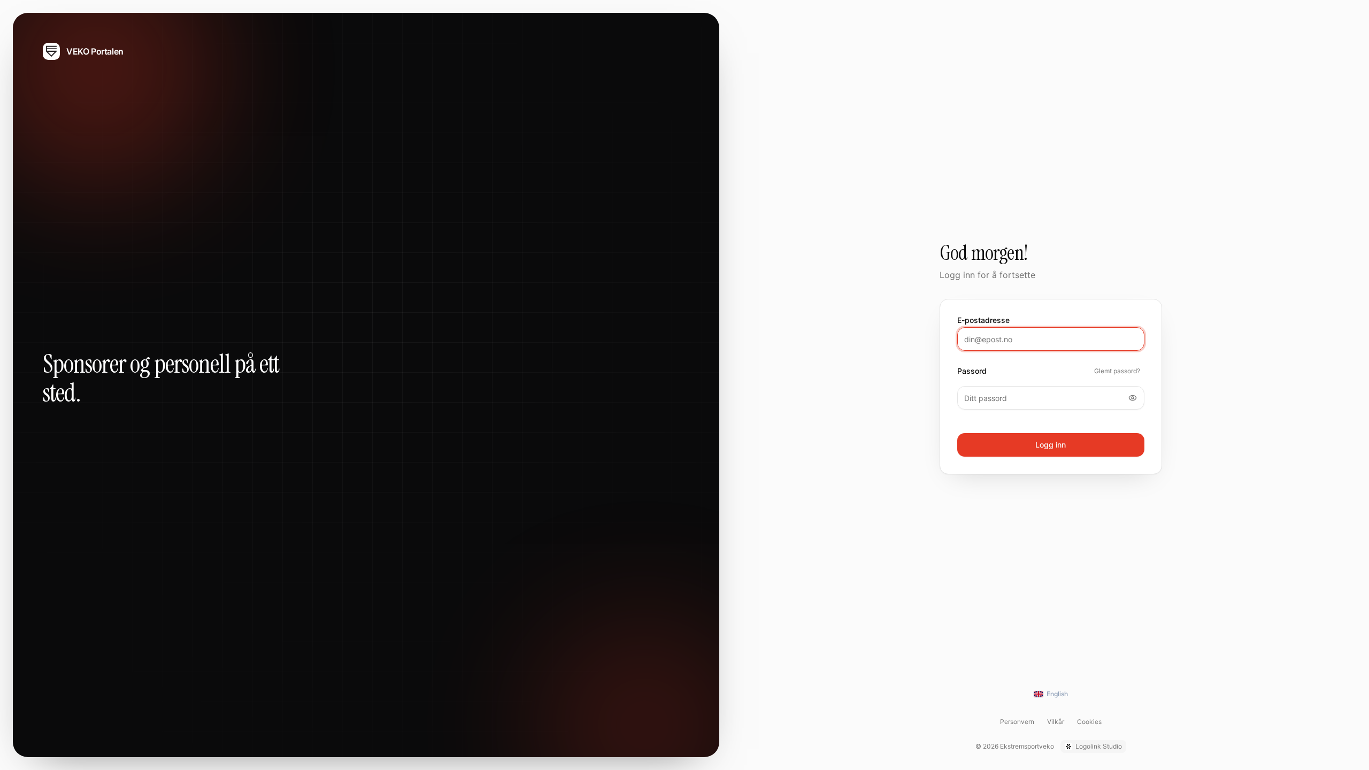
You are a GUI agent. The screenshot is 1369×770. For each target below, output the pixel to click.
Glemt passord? (1117, 371)
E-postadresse (983, 320)
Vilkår (1055, 722)
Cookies (1089, 722)
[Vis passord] (1132, 398)
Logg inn (1050, 444)
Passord (972, 371)
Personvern (1017, 722)
